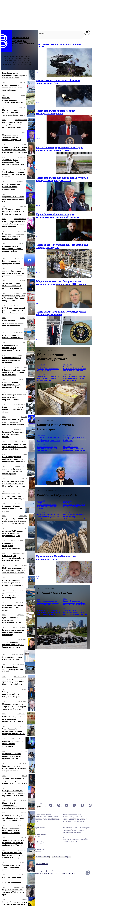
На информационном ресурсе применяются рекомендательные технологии (54, 873)
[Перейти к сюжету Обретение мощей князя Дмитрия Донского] (62, 399)
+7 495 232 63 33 (39, 843)
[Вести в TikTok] (90, 805)
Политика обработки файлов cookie (44, 871)
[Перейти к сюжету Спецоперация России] (62, 633)
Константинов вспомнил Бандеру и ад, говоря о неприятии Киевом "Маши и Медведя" (18, 41)
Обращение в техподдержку (61, 857)
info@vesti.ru (37, 836)
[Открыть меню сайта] (87, 32)
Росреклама (37, 851)
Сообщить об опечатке (42, 857)
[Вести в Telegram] (66, 805)
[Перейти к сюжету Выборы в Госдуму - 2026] (62, 537)
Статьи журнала (42, 864)
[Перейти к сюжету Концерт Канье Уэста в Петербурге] (62, 469)
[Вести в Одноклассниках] (82, 805)
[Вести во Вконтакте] (74, 805)
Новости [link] (43, 33)
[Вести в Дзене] (51, 805)
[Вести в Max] (58, 805)
